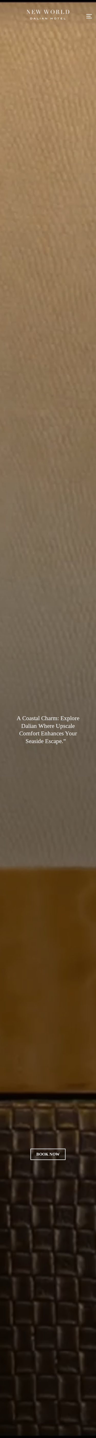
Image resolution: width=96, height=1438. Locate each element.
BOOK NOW (48, 1154)
